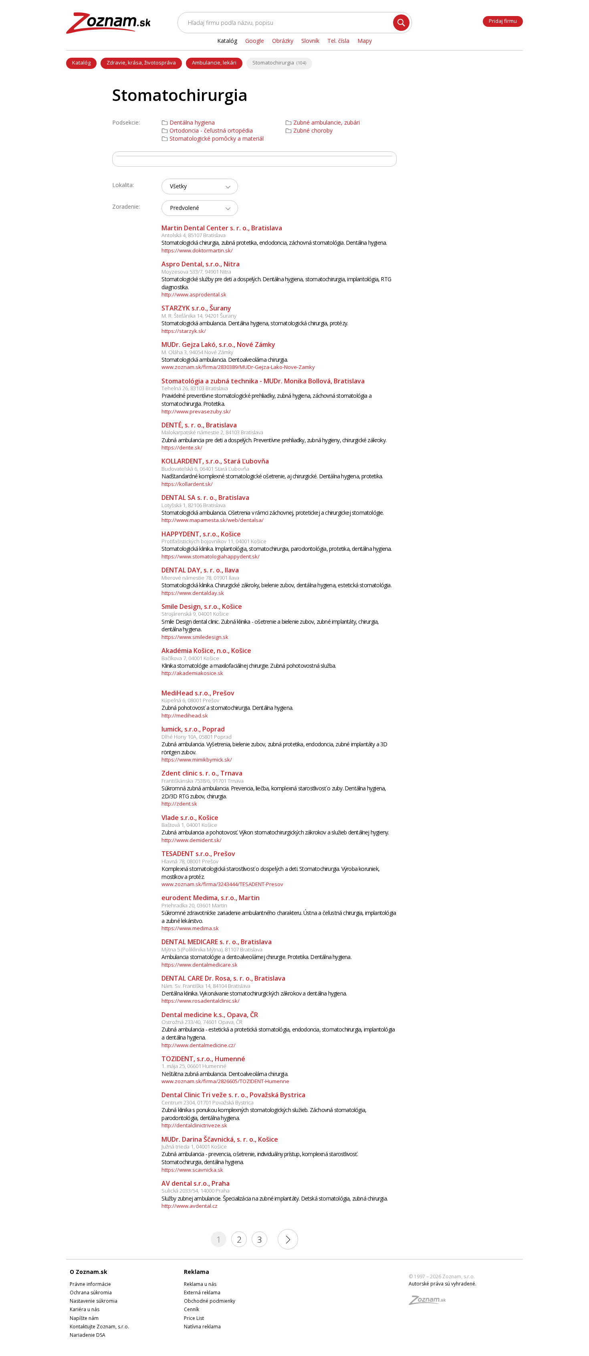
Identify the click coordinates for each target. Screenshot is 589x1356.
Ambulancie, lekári (214, 62)
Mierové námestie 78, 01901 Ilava (200, 577)
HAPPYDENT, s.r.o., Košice (201, 534)
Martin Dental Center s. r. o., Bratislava (221, 228)
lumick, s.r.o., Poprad (193, 729)
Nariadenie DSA (87, 1335)
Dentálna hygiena (192, 122)
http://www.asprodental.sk (193, 294)
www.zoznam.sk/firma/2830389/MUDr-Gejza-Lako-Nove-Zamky (238, 367)
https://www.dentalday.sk (192, 592)
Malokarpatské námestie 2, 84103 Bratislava (212, 432)
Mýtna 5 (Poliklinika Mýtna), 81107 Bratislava (211, 949)
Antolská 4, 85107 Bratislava (193, 235)
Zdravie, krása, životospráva (141, 62)
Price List (194, 1318)
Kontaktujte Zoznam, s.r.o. (99, 1326)
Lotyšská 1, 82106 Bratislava (193, 505)
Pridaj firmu (503, 20)
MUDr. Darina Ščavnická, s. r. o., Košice (219, 1139)
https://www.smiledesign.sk (194, 637)
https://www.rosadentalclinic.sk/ (200, 1000)
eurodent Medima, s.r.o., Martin (210, 897)
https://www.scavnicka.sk (192, 1169)
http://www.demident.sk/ (191, 840)
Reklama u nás (200, 1284)
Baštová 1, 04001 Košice (189, 824)
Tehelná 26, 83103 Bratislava (194, 388)
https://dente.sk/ (181, 447)
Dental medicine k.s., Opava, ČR (209, 1014)
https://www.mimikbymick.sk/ (196, 759)
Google (254, 40)
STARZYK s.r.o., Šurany (196, 308)
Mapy (364, 40)
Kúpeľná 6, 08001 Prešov (190, 700)
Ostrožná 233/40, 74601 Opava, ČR (201, 1022)
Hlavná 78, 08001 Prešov (189, 861)
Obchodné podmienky (209, 1301)
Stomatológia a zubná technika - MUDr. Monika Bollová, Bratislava (263, 381)
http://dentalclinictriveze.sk (194, 1125)
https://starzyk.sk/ (183, 330)
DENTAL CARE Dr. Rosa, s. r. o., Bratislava (223, 978)
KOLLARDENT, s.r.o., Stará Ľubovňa (215, 461)
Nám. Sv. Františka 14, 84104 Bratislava (205, 985)
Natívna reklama (202, 1326)
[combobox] (199, 186)
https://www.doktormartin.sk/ (197, 250)
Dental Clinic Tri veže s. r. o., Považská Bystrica (233, 1094)
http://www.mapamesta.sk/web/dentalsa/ (212, 520)
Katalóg (81, 62)
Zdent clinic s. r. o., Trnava (201, 773)
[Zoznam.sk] (430, 1302)
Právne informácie (90, 1284)
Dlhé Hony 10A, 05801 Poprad (196, 736)
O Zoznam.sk (88, 1271)
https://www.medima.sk (190, 928)
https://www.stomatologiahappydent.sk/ (210, 556)
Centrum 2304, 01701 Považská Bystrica (207, 1102)
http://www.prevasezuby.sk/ (196, 411)
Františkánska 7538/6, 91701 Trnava (202, 780)
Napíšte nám (84, 1318)
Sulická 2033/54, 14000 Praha (195, 1190)
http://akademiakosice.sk (192, 673)
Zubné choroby (313, 130)
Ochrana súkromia (91, 1292)
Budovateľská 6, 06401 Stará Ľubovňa (205, 468)
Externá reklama (202, 1292)
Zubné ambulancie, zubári (326, 122)
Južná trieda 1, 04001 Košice (194, 1146)
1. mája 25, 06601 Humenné (193, 1066)
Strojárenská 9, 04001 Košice (195, 613)
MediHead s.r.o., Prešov (197, 693)
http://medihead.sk (184, 715)
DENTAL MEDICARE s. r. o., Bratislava (216, 941)
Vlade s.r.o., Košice (189, 817)
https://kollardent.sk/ (187, 484)
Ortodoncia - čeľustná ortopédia (211, 130)
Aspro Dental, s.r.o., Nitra (200, 264)
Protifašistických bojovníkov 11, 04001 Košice (213, 541)
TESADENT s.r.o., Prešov (198, 853)
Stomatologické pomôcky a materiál (216, 138)
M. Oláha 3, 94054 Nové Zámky (197, 352)
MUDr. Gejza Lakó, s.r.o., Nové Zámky (218, 344)
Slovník (310, 40)
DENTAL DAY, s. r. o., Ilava (200, 570)
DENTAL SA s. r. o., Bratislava (205, 497)
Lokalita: (123, 185)
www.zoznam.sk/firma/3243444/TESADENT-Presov (222, 884)
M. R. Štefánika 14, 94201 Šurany (198, 315)
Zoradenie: (126, 206)
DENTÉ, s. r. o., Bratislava (199, 425)
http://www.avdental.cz (189, 1205)
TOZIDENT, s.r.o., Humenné (203, 1058)
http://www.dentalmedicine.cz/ (198, 1045)
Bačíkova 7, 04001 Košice (190, 658)
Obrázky (282, 40)
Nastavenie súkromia (93, 1301)
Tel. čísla (338, 40)
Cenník (191, 1309)
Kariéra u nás (84, 1309)
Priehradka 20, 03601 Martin (194, 905)
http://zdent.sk (179, 803)
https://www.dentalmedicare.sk (199, 964)
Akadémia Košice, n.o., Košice (206, 650)
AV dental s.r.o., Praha (195, 1183)
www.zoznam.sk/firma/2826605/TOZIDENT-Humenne (225, 1081)
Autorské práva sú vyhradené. (442, 1283)
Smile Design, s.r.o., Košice (201, 606)
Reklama (196, 1271)
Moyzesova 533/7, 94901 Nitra (196, 271)
